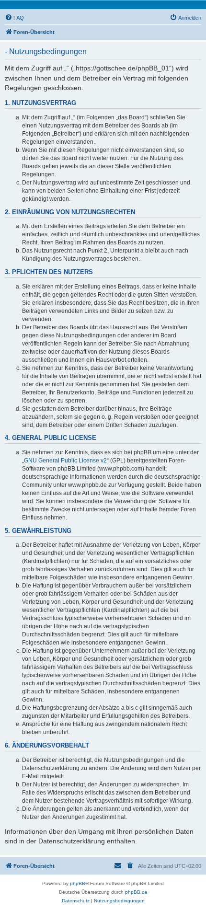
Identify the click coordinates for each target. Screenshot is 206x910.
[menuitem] (14, 17)
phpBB (77, 883)
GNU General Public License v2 (65, 460)
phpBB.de (136, 892)
